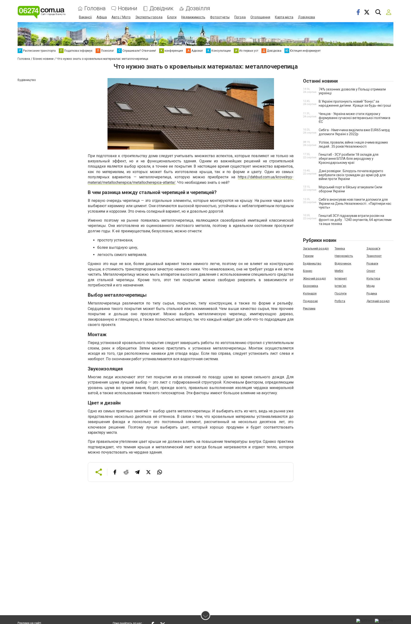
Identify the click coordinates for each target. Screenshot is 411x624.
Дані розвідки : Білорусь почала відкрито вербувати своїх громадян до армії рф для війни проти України (352, 175)
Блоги (171, 17)
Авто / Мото (121, 17)
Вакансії (85, 17)
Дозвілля (198, 8)
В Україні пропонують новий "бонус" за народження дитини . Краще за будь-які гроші (355, 103)
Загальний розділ (316, 248)
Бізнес (307, 271)
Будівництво (312, 263)
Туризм (308, 256)
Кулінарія (310, 293)
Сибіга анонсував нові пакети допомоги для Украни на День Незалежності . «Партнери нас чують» (355, 204)
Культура (373, 278)
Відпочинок (343, 263)
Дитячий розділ (378, 301)
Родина (372, 293)
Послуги (341, 293)
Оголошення (260, 17)
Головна (95, 8)
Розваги (372, 263)
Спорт (371, 271)
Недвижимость (193, 17)
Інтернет (341, 278)
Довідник (161, 8)
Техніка (340, 248)
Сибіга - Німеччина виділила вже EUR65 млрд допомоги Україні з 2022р (354, 132)
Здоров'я (373, 248)
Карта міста (284, 17)
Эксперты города (148, 17)
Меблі (339, 271)
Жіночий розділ (314, 278)
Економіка (310, 286)
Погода (240, 17)
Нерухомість (344, 256)
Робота (340, 301)
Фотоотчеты (220, 17)
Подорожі (310, 301)
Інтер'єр (340, 286)
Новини (127, 8)
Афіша (102, 17)
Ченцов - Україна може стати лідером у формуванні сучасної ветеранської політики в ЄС (354, 118)
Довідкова (306, 17)
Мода (371, 286)
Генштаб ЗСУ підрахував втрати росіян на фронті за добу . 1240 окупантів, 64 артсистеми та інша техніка (355, 220)
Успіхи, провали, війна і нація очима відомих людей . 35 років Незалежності (353, 144)
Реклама (309, 308)
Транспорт (374, 256)
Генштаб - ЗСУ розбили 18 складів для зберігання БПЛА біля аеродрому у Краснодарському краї (348, 159)
